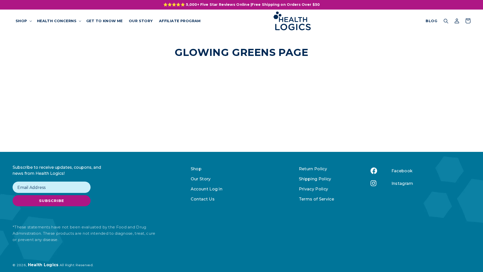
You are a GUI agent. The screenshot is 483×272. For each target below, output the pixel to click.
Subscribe (51, 200)
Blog (431, 21)
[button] (23, 21)
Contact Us (203, 199)
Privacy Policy (313, 189)
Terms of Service (316, 199)
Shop (196, 168)
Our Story (201, 179)
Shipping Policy (315, 179)
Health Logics (43, 264)
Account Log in (206, 189)
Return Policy (313, 168)
